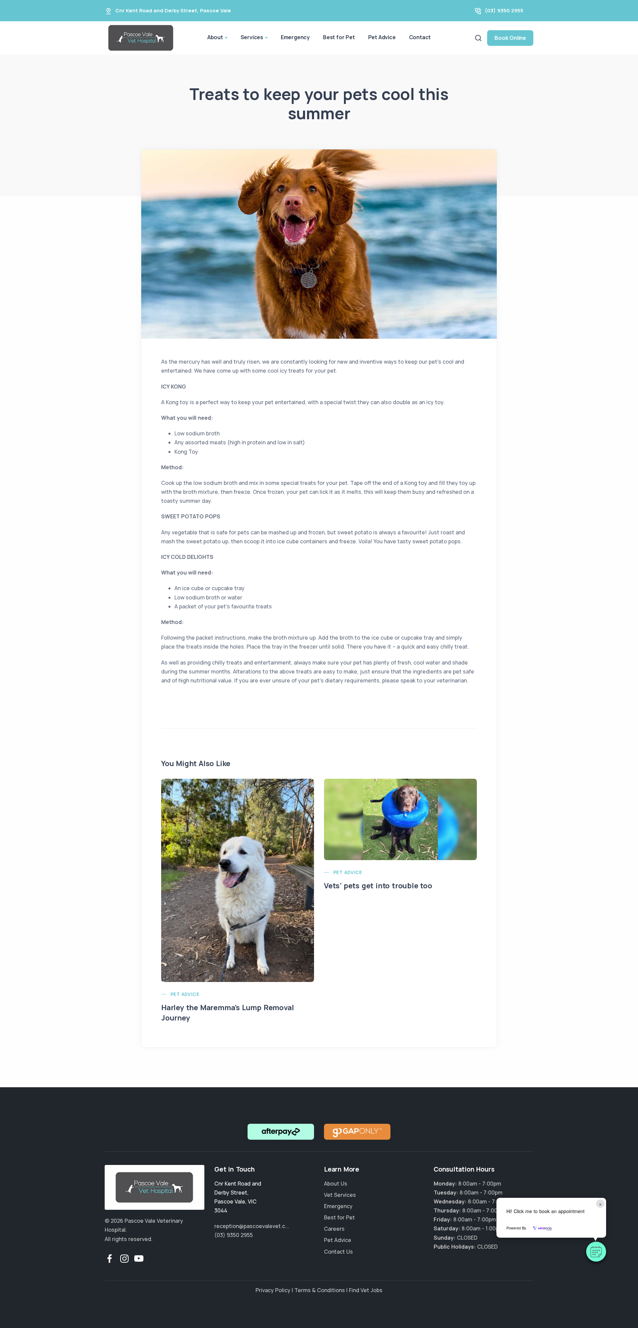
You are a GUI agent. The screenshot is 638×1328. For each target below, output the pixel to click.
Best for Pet (339, 37)
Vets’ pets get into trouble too (378, 886)
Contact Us (338, 1251)
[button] (596, 1252)
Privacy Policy (273, 1290)
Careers (334, 1228)
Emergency (295, 37)
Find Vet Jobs (365, 1290)
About (215, 37)
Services (252, 37)
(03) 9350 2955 (504, 10)
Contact (420, 37)
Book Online (510, 38)
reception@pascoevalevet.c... (251, 1226)
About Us (335, 1183)
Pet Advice (382, 37)
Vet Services (340, 1194)
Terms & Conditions (319, 1290)
